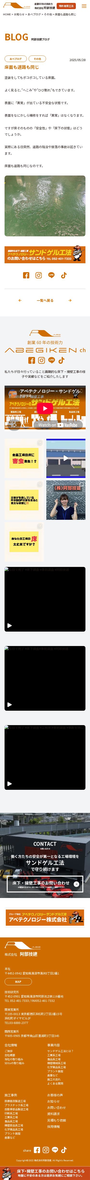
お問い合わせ (56, 1107)
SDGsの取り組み (14, 1063)
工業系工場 (53, 1055)
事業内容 (53, 1045)
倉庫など (52, 1075)
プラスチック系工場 (16, 1105)
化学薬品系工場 (56, 1067)
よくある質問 (55, 1083)
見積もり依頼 (56, 1120)
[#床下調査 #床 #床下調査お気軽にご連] (24, 542)
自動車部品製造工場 (16, 1109)
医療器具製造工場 (15, 1101)
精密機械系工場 (56, 1063)
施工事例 (11, 1095)
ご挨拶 (8, 1051)
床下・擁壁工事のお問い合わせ (41, 884)
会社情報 (11, 1045)
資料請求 (53, 1113)
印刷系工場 (11, 1113)
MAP (18, 982)
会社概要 (10, 1055)
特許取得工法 (66, 6)
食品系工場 (53, 1059)
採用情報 (53, 1126)
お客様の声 (55, 1095)
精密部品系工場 (14, 1125)
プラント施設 (55, 1071)
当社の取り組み (14, 1059)
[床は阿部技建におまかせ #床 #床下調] (66, 500)
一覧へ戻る (45, 300)
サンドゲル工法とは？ (60, 1051)
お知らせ (53, 1101)
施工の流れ (53, 1079)
